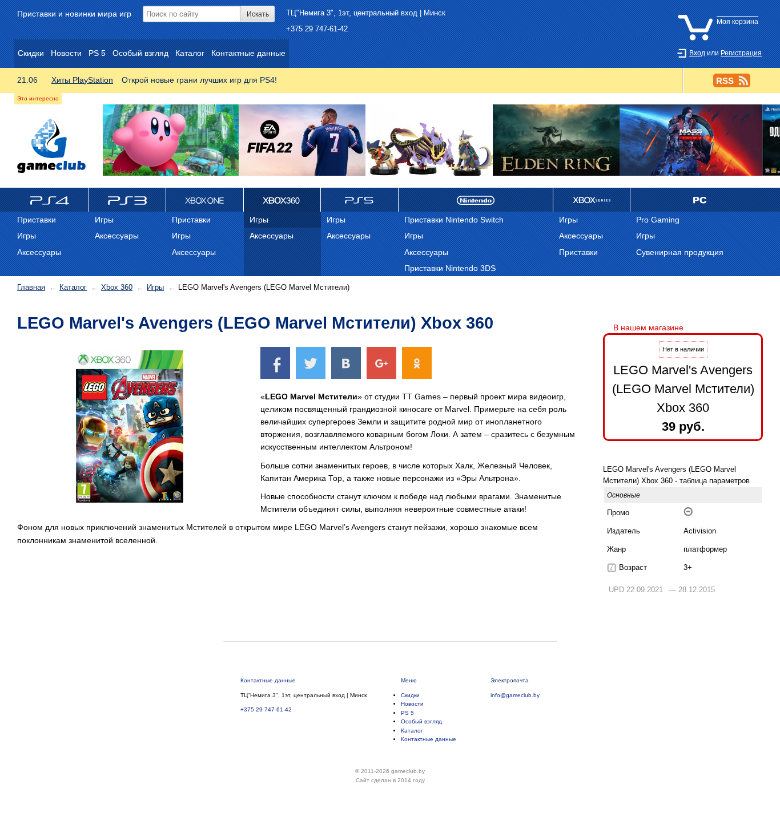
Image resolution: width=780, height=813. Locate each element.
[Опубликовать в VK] (346, 362)
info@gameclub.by (515, 695)
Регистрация (741, 53)
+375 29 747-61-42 (317, 29)
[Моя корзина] (720, 13)
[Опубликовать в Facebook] (275, 362)
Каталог (73, 287)
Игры (155, 287)
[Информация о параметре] (611, 567)
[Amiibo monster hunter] (428, 140)
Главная (31, 287)
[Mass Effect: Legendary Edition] (691, 140)
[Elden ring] (556, 140)
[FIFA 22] (302, 140)
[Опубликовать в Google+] (381, 362)
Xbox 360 (116, 287)
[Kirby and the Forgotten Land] (171, 140)
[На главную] (51, 146)
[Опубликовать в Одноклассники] (417, 362)
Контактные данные (268, 680)
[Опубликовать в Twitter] (310, 362)
